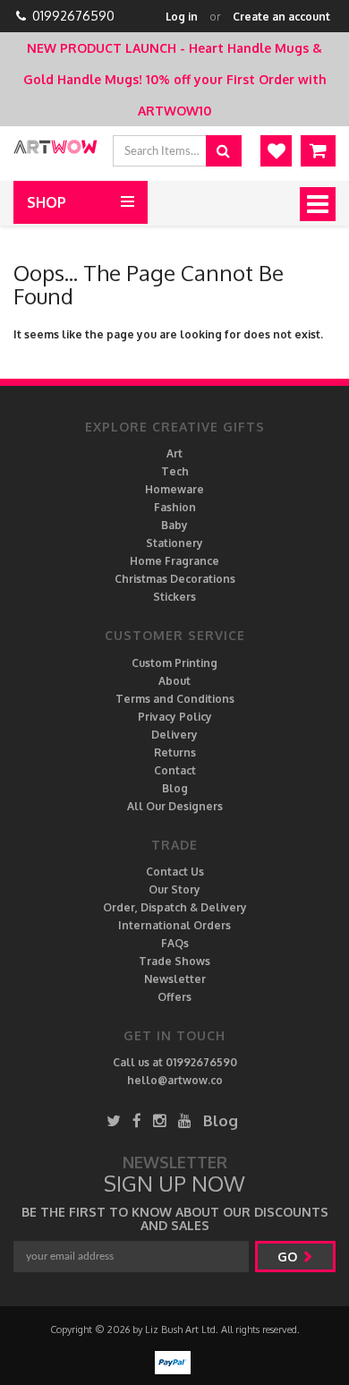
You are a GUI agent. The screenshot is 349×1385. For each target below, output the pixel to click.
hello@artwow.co (175, 1080)
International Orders (174, 925)
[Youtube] (185, 1120)
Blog (175, 788)
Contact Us (175, 871)
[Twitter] (113, 1120)
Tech (175, 471)
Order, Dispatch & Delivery (175, 907)
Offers (174, 997)
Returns (175, 752)
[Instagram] (159, 1120)
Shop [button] (46, 202)
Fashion (175, 507)
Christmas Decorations (175, 579)
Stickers (174, 596)
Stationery (174, 543)
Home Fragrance (174, 561)
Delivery (174, 734)
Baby (174, 525)
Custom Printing (174, 663)
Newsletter (175, 979)
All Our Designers (175, 806)
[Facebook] (136, 1120)
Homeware (174, 489)
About (174, 681)
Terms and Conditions (174, 698)
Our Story (174, 889)
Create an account (281, 16)
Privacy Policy (175, 716)
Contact (175, 770)
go (289, 1256)
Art (174, 453)
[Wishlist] (276, 151)
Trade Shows (174, 961)
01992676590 (73, 15)
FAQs (175, 943)
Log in (182, 16)
